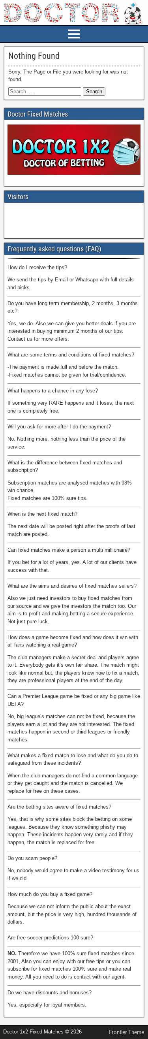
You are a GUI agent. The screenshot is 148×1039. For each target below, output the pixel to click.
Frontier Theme (126, 1032)
